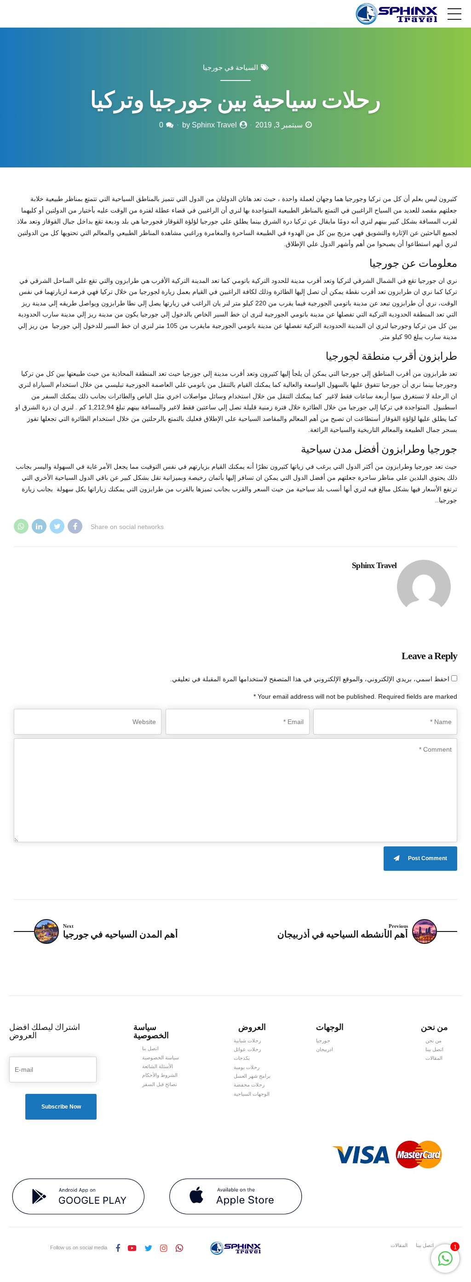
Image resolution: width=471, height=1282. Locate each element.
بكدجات (242, 1058)
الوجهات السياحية (252, 1094)
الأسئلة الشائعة (157, 1066)
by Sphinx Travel (209, 125)
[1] (445, 1263)
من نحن (433, 1040)
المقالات (433, 1058)
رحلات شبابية (247, 1040)
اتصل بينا (434, 1049)
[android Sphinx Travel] (78, 1196)
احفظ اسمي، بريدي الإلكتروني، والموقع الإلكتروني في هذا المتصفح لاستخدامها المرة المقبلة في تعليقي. (309, 679)
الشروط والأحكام (160, 1075)
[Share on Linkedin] (39, 526)
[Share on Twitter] (57, 526)
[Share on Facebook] (75, 526)
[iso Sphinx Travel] (235, 1196)
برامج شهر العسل (252, 1076)
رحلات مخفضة (249, 1084)
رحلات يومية (246, 1067)
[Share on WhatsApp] (21, 526)
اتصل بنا (150, 1048)
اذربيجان (324, 1049)
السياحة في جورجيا (230, 67)
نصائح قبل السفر (159, 1084)
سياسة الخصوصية (160, 1057)
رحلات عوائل (247, 1049)
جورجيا (323, 1040)
